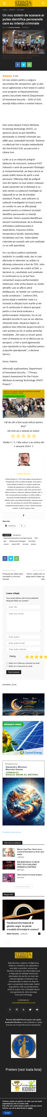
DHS (36, 538)
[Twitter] (30, 1009)
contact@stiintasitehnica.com (23, 1002)
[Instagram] (16, 1009)
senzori (6, 544)
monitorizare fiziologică (17, 541)
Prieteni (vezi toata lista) (23, 1070)
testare (33, 544)
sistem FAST (16, 544)
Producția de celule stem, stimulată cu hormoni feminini (13, 576)
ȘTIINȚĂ (12, 10)
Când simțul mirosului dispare (29, 875)
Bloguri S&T (8, 895)
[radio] (13, 436)
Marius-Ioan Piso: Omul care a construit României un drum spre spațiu (30, 851)
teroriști (25, 544)
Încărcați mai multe (22, 887)
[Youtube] (37, 1009)
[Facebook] (23, 515)
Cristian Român (14, 27)
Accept (7, 1113)
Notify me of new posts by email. (21, 666)
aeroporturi (17, 535)
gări (5, 541)
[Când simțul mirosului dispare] (9, 877)
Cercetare (20, 10)
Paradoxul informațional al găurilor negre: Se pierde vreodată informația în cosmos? (23, 926)
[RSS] (23, 1009)
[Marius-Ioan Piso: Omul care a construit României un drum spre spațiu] (9, 852)
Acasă (5, 10)
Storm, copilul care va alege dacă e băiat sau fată (35, 576)
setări (30, 1108)
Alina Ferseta (13, 933)
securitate (31, 541)
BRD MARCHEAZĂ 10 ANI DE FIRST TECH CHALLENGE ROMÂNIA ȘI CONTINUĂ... (28, 864)
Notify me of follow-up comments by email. (24, 663)
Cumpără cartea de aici (12, 832)
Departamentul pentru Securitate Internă (18, 538)
